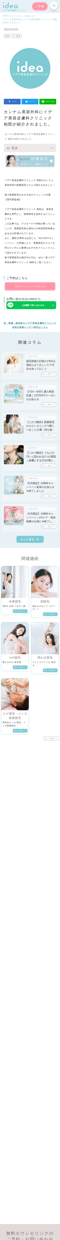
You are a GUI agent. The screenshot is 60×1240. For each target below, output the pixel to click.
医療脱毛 (21, 185)
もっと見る (27, 539)
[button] (30, 148)
